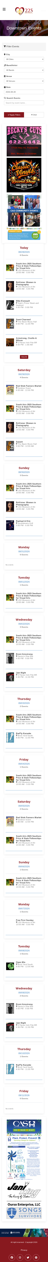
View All (24, 357)
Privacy (24, 1250)
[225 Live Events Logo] (24, 10)
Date (8, 87)
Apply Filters (14, 115)
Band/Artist (11, 65)
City (7, 54)
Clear (34, 115)
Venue (8, 76)
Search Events (13, 98)
